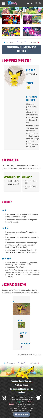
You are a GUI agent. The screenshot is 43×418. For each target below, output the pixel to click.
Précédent (11, 42)
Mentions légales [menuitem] (21, 384)
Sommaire (23, 414)
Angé (19, 402)
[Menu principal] (3, 3)
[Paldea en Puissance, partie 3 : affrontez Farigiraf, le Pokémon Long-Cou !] (32, 19)
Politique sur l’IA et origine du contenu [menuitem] (21, 390)
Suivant (33, 42)
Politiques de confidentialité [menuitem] (21, 380)
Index (21, 42)
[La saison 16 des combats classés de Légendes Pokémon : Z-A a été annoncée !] (32, 31)
